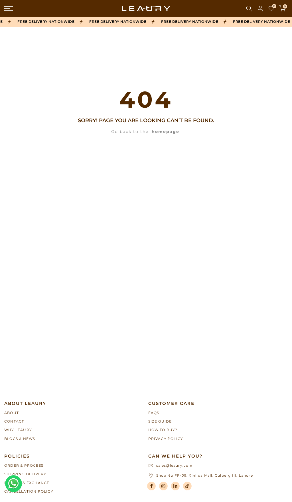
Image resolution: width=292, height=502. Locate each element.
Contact (14, 421)
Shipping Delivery (25, 474)
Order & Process (23, 465)
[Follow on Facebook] (151, 486)
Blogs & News (19, 439)
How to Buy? (163, 430)
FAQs (153, 413)
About (11, 413)
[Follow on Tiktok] (187, 486)
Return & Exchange (26, 483)
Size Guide (160, 421)
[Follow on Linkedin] (175, 486)
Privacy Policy (165, 439)
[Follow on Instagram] (163, 486)
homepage (165, 131)
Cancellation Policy (28, 491)
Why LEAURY (18, 430)
